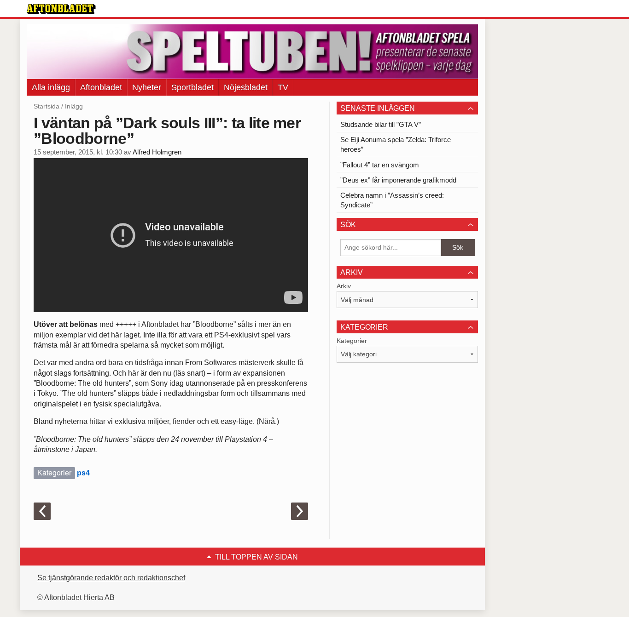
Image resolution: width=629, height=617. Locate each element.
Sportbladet (192, 87)
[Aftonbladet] (61, 9)
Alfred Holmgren (157, 152)
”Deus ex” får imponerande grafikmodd (398, 180)
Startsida (46, 106)
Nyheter (146, 87)
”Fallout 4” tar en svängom (379, 165)
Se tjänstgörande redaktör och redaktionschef (111, 578)
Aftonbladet (101, 87)
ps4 (83, 473)
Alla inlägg (51, 87)
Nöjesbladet (246, 87)
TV (283, 87)
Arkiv (344, 286)
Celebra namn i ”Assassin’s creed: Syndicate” (392, 200)
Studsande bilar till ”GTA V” (380, 124)
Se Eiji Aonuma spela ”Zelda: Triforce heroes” (395, 144)
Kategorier (352, 340)
